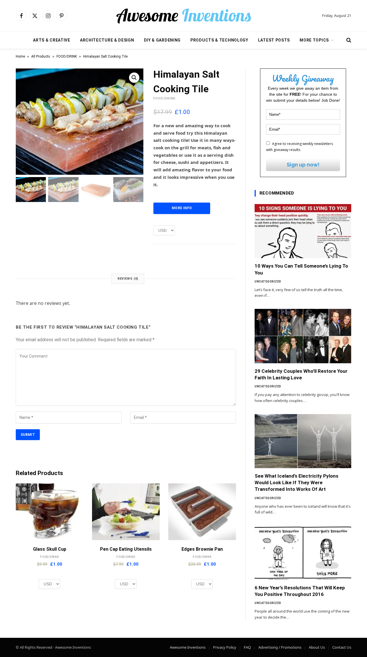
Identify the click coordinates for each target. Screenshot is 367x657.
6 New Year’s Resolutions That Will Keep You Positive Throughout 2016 (300, 591)
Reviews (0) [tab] (128, 279)
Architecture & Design (107, 40)
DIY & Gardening (162, 40)
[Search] (348, 40)
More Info (182, 208)
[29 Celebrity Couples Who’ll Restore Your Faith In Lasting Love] (303, 336)
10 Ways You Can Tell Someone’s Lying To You (301, 269)
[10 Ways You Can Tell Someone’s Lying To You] (303, 231)
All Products (40, 56)
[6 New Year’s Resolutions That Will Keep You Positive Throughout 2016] (303, 552)
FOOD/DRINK (66, 56)
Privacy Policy (224, 647)
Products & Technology (219, 40)
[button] (134, 77)
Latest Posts (274, 40)
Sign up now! (303, 165)
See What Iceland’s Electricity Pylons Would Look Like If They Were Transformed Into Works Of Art (296, 482)
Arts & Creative (51, 40)
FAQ (247, 647)
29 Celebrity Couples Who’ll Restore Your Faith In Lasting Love (301, 374)
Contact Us (341, 647)
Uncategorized (268, 281)
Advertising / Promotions (279, 647)
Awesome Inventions (188, 647)
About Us (317, 647)
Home (20, 56)
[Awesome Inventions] (183, 16)
